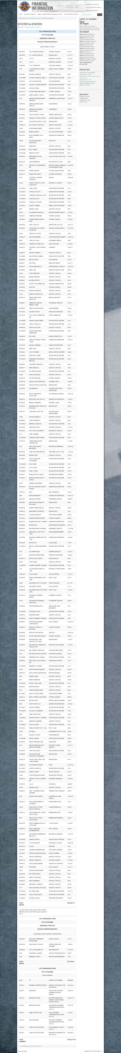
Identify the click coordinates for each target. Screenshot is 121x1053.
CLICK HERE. (86, 85)
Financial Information (42, 6)
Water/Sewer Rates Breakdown (88, 81)
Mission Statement (30, 14)
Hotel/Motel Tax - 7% (85, 79)
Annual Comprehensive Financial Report (49, 14)
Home (20, 14)
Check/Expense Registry (71, 14)
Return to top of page (22, 1051)
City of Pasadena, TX (97, 1051)
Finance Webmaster (35, 27)
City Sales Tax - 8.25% (85, 74)
